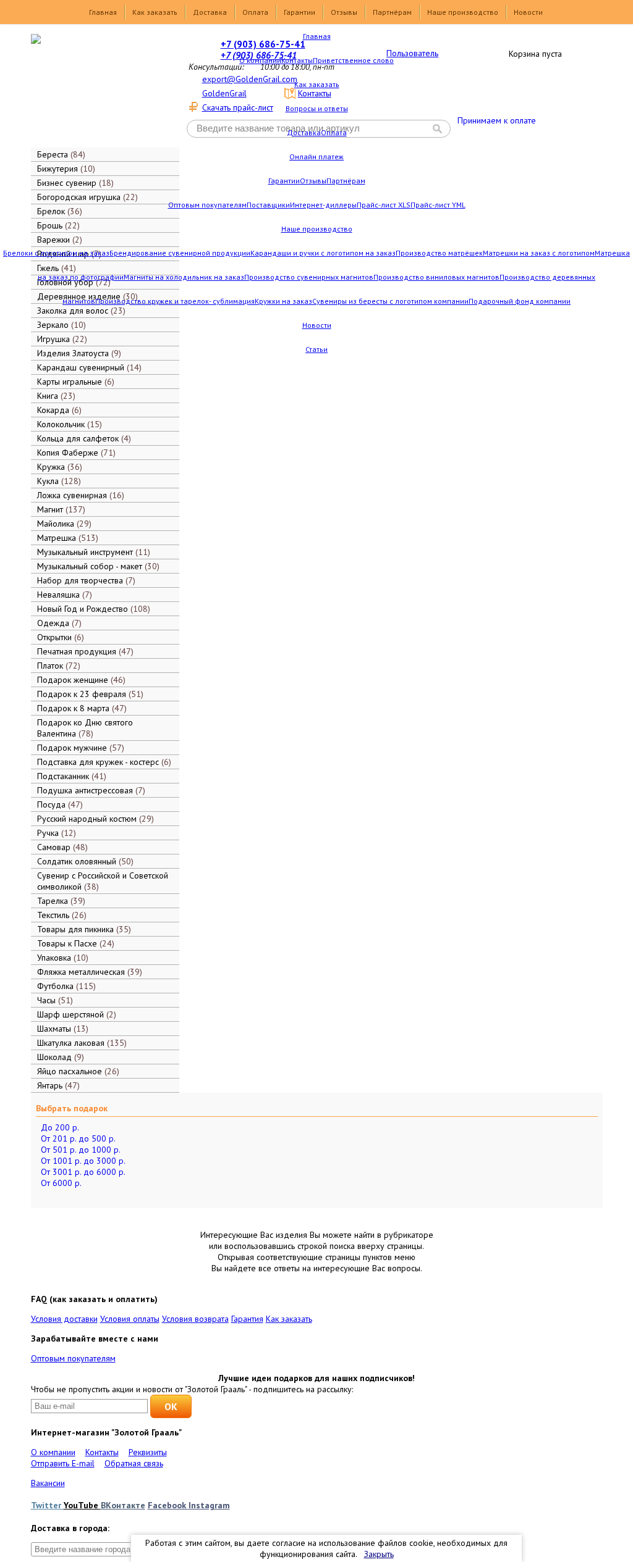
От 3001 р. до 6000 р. (83, 1171)
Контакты (297, 60)
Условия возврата (195, 1318)
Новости (528, 12)
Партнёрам (392, 12)
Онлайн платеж (316, 156)
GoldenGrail (224, 93)
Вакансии (48, 1483)
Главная (103, 12)
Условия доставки (64, 1318)
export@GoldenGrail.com (249, 79)
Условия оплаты (129, 1318)
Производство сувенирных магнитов (308, 277)
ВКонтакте (123, 1505)
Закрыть (379, 1554)
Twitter (47, 1505)
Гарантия (247, 1318)
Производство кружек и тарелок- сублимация (175, 301)
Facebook (168, 1505)
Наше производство (462, 12)
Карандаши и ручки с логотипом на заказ (323, 252)
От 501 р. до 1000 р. (81, 1149)
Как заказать (154, 12)
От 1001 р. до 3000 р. (83, 1160)
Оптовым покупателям (207, 204)
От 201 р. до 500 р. (78, 1138)
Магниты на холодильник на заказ (184, 277)
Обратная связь (133, 1463)
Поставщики (268, 204)
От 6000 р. (61, 1182)
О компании (260, 60)
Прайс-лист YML (437, 204)
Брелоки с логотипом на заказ (56, 252)
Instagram (209, 1505)
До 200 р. (60, 1127)
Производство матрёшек (439, 252)
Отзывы (344, 12)
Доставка (210, 12)
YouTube (82, 1505)
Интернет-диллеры (323, 204)
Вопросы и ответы (317, 108)
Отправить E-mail (63, 1463)
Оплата (255, 12)
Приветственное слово (353, 60)
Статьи (316, 349)
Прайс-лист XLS (383, 204)
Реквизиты (148, 1452)
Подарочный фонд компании (520, 301)
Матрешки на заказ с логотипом (539, 252)
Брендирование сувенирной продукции (179, 252)
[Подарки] (96, 89)
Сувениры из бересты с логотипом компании (390, 301)
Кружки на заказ (283, 301)
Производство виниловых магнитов (436, 277)
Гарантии (299, 12)
